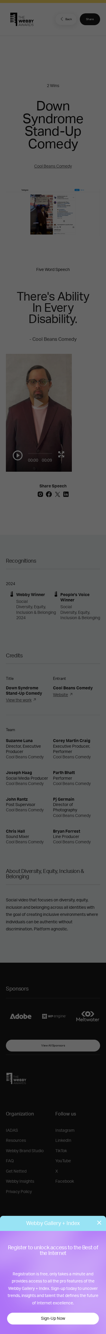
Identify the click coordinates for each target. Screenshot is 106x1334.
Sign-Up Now (53, 1319)
